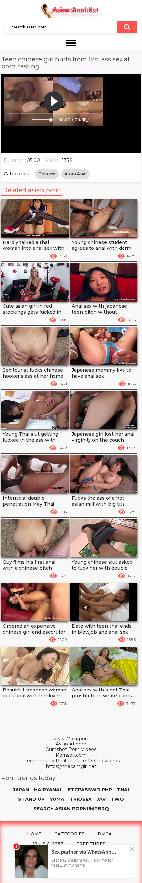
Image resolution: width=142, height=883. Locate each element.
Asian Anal (76, 173)
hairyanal (48, 790)
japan (21, 790)
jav (101, 799)
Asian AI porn (71, 744)
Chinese (46, 173)
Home (34, 833)
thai (123, 790)
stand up (31, 799)
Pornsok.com (71, 755)
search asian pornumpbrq (71, 809)
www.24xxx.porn (71, 739)
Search (127, 27)
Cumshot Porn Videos (71, 749)
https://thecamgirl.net (71, 766)
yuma (57, 799)
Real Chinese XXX (76, 761)
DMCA (105, 833)
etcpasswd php (90, 790)
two (117, 799)
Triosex (81, 799)
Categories (69, 833)
